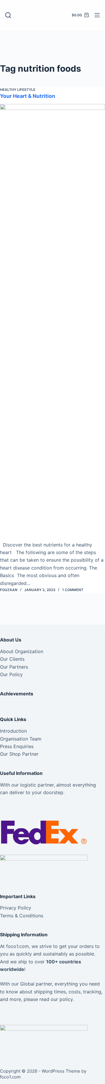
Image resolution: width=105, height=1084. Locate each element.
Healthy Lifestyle (17, 89)
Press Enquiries (17, 746)
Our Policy (11, 674)
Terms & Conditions (21, 916)
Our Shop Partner (19, 754)
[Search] (8, 15)
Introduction (13, 731)
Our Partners (14, 667)
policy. (67, 999)
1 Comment (72, 590)
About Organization (21, 651)
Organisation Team (20, 739)
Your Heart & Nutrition (27, 96)
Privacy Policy (15, 908)
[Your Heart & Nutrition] (52, 322)
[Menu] (97, 15)
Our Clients (12, 659)
